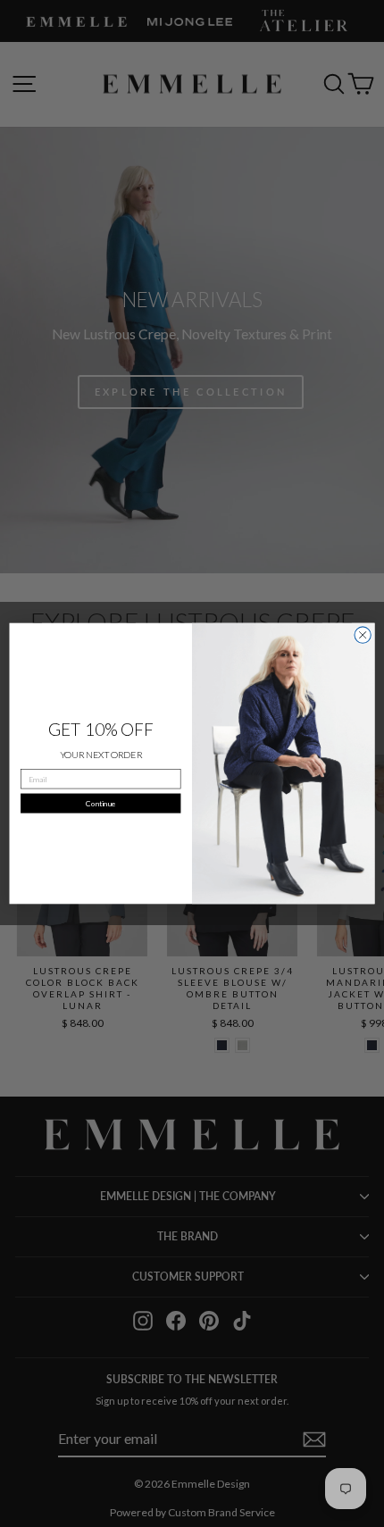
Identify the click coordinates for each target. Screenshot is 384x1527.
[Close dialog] (363, 635)
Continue (100, 802)
